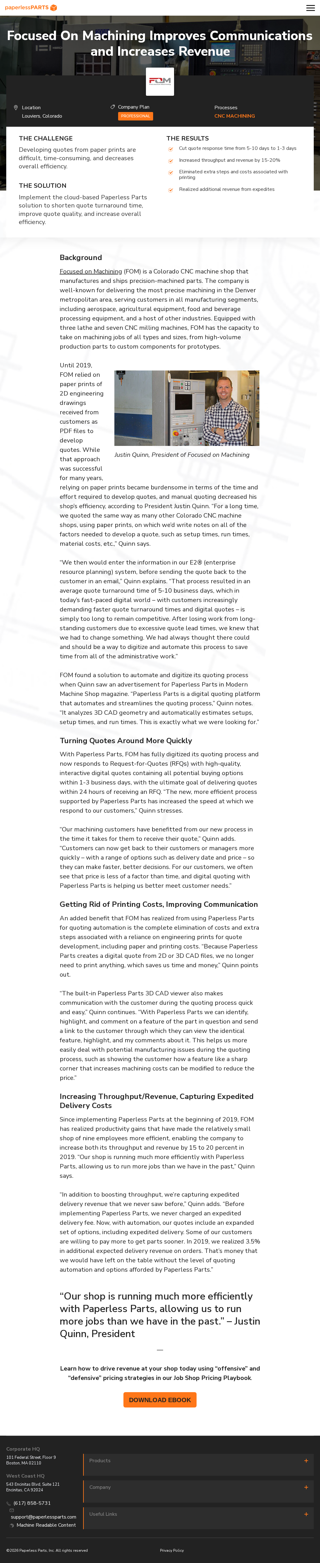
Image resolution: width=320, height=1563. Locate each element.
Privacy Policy (172, 1550)
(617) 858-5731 (32, 1503)
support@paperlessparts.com (43, 1517)
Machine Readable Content (46, 1525)
